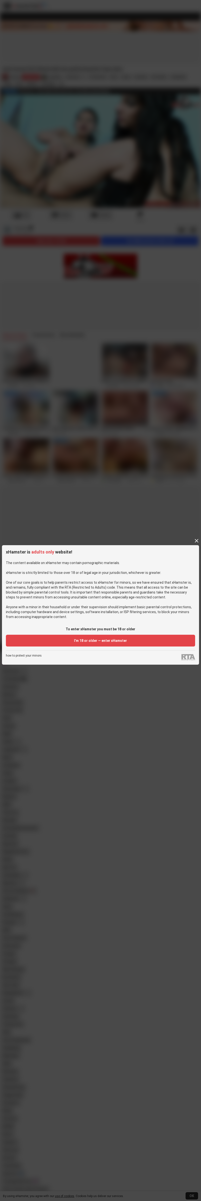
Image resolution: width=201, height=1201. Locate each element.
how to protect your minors (24, 655)
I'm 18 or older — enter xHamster (100, 641)
